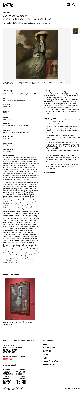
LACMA (8, 5)
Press (45, 355)
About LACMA (48, 341)
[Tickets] (68, 5)
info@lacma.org (10, 350)
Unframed (47, 351)
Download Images (51, 172)
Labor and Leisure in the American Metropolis (37, 23)
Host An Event (49, 348)
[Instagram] (4, 388)
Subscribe (7, 359)
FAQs (45, 358)
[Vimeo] (21, 388)
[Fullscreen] (69, 82)
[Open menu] (78, 5)
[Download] (66, 82)
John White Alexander (9, 92)
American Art (7, 151)
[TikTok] (8, 388)
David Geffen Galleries (16, 23)
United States (7, 106)
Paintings (6, 145)
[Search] (73, 5)
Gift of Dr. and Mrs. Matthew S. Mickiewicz (16, 132)
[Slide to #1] (76, 31)
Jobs (45, 345)
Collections (7, 13)
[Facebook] (13, 388)
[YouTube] (17, 388)
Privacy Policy (49, 365)
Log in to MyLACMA (50, 362)
